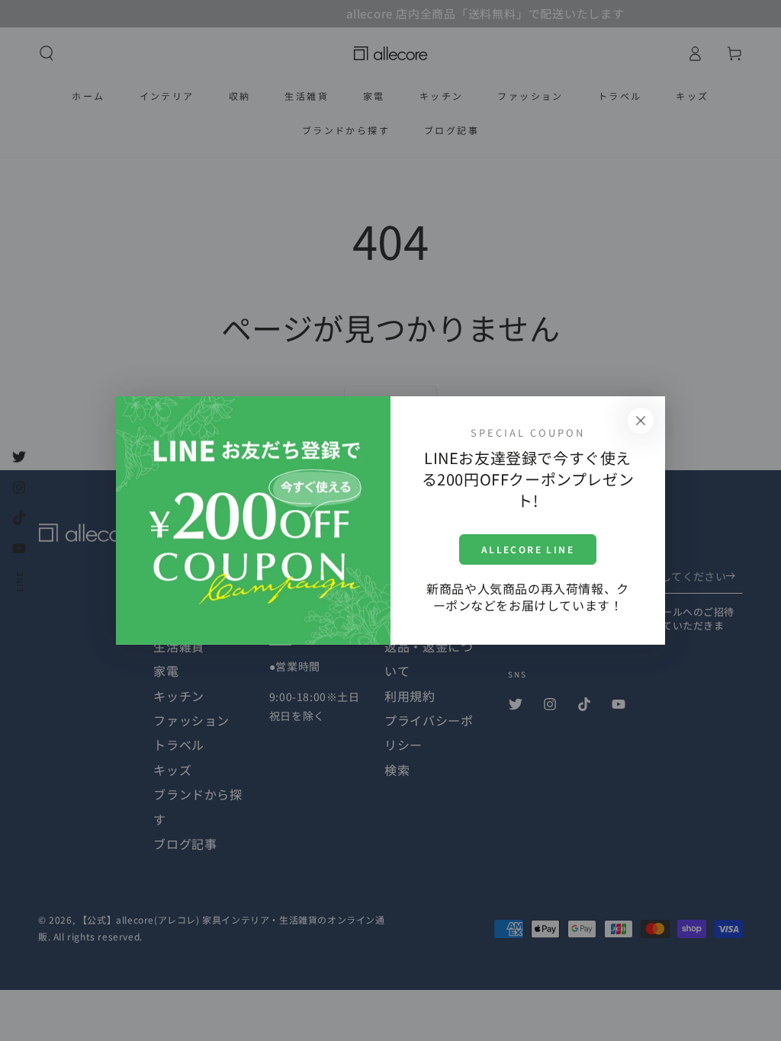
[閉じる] (640, 420)
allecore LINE (527, 549)
